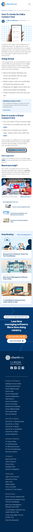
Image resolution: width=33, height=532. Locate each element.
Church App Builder (11, 411)
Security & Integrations (12, 469)
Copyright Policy (10, 467)
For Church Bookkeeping (12, 449)
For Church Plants (10, 441)
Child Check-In (9, 399)
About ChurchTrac (10, 459)
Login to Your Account (12, 477)
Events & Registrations (12, 396)
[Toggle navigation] (29, 4)
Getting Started (10, 484)
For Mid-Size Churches (12, 446)
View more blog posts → (24, 234)
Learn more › (7, 110)
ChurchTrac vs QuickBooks (13, 429)
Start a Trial (8, 482)
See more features (11, 414)
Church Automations (11, 401)
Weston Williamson (13, 20)
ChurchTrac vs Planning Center (14, 421)
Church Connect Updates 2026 (14, 497)
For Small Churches (11, 444)
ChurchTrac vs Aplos (11, 431)
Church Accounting (11, 404)
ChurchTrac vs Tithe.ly (12, 424)
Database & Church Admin (13, 384)
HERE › (4, 160)
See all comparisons (11, 434)
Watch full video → (25, 196)
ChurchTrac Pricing (11, 479)
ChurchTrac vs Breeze (12, 426)
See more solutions (11, 451)
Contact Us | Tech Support (13, 489)
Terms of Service (10, 461)
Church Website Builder (12, 409)
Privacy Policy (9, 464)
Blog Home (4, 10)
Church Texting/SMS (11, 394)
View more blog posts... (12, 520)
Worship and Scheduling (12, 406)
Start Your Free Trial (15, 337)
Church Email (9, 391)
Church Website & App (12, 389)
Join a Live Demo (15, 341)
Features (10, 10)
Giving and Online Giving (12, 386)
